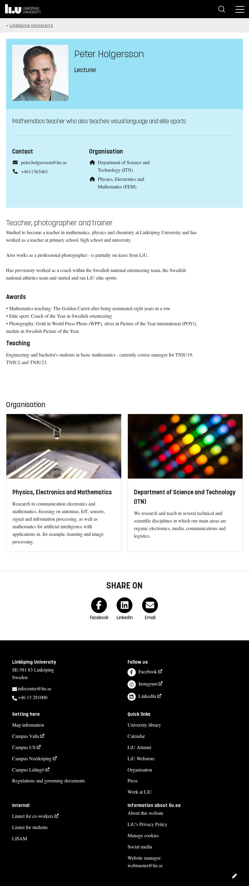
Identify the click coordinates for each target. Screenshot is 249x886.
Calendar (136, 736)
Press (133, 780)
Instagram (147, 683)
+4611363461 (34, 171)
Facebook (147, 671)
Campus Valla (25, 736)
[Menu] (240, 9)
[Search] (222, 9)
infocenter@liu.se (34, 688)
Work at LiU (140, 791)
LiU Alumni (139, 747)
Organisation (140, 769)
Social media (140, 846)
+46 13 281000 (32, 697)
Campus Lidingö (28, 769)
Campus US (24, 747)
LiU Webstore (141, 758)
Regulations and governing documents (48, 780)
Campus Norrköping (32, 758)
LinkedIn (147, 696)
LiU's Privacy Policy (147, 824)
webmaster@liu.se (145, 865)
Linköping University (31, 25)
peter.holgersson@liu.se (44, 162)
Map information (28, 725)
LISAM (19, 838)
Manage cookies (143, 835)
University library (144, 725)
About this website (145, 813)
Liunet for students (30, 827)
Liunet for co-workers (32, 816)
